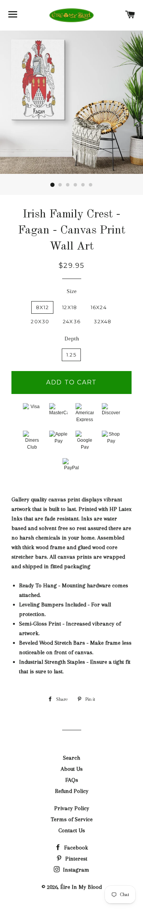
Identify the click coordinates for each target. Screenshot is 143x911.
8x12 (42, 307)
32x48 (103, 321)
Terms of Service (72, 819)
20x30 (40, 321)
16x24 (99, 307)
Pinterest (75, 858)
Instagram (75, 869)
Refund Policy (71, 791)
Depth (71, 338)
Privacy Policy (71, 808)
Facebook (75, 847)
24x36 (72, 321)
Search (71, 757)
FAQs (71, 779)
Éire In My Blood (81, 886)
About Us (72, 768)
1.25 (71, 355)
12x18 (69, 307)
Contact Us (71, 830)
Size (72, 291)
